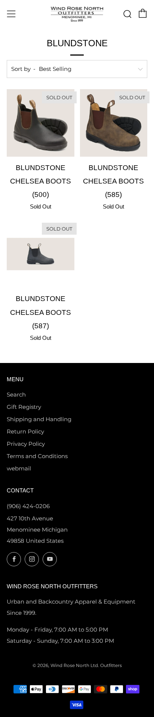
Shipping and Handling (39, 419)
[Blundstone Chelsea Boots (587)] (40, 254)
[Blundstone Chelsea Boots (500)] (40, 123)
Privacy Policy (26, 443)
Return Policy (25, 431)
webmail (19, 468)
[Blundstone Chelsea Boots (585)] (114, 123)
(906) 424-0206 (28, 506)
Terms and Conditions (37, 456)
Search (16, 394)
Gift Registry (24, 406)
